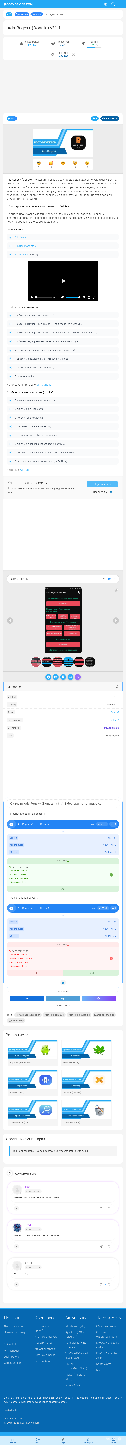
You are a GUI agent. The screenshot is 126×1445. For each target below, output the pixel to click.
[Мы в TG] (63, 998)
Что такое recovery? (46, 1336)
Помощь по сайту (14, 1332)
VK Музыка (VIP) (75, 1326)
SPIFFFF (29, 1262)
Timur (28, 1224)
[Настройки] (83, 297)
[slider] (43, 297)
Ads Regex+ (21, 237)
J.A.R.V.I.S (114, 720)
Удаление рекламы (54, 1014)
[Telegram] (48, 677)
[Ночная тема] (105, 4)
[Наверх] (63, 982)
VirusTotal (62, 860)
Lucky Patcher (12, 1356)
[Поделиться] (78, 677)
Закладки (88, 1442)
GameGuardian (12, 1363)
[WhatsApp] (70, 677)
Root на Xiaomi (44, 1361)
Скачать (112, 118)
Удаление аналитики (79, 1014)
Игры (37, 1442)
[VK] (56, 677)
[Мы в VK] (27, 998)
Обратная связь (106, 1326)
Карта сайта (103, 1364)
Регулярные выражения (28, 1014)
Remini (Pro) (72, 1385)
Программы (22, 14)
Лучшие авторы (13, 1326)
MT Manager (22, 254)
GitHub (24, 470)
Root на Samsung (45, 1355)
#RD (9, 14)
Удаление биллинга (104, 1014)
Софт (63, 1442)
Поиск (113, 2)
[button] (116, 590)
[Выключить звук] (62, 297)
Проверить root (44, 1342)
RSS (98, 1370)
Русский (115, 712)
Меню (121, 2)
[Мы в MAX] (99, 998)
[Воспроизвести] (32, 297)
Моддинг (37, 14)
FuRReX (32, 44)
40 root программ (45, 1349)
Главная (12, 1442)
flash (27, 1186)
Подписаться (102, 484)
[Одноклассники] (63, 677)
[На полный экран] (94, 297)
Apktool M (10, 1344)
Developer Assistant (26, 245)
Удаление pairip (16, 1020)
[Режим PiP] (89, 297)
